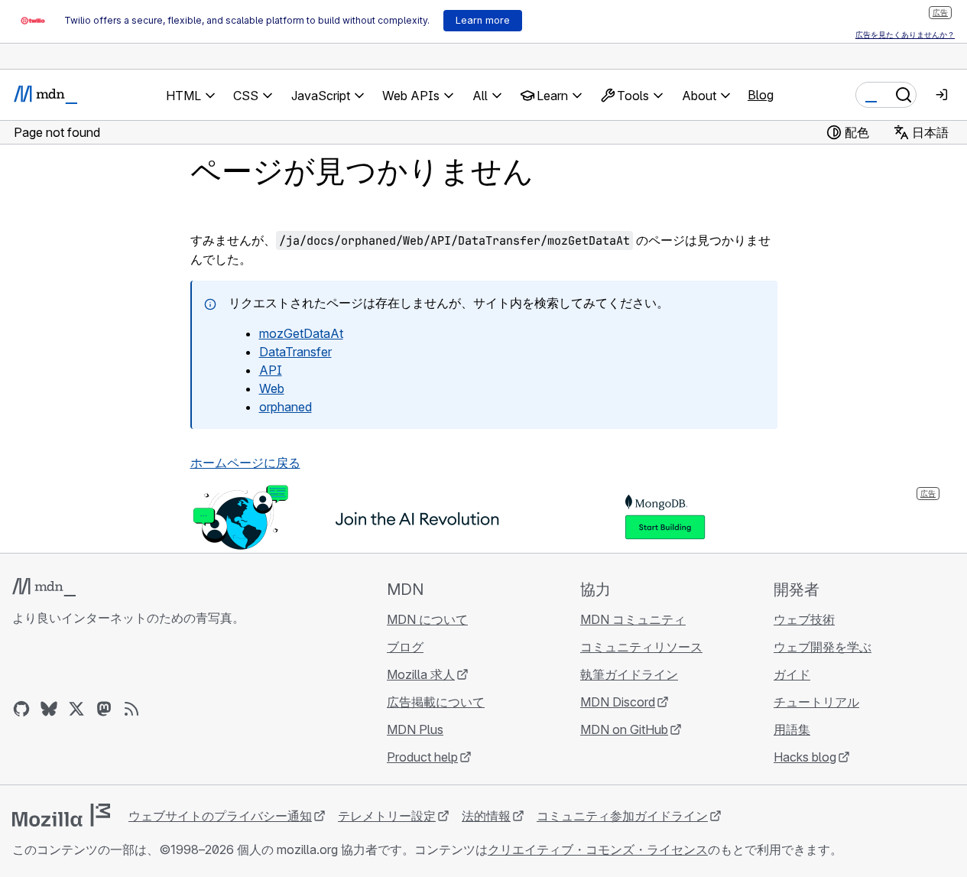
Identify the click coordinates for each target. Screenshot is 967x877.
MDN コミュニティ (633, 619)
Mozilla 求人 (421, 674)
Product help (422, 757)
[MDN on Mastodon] (104, 709)
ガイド (792, 674)
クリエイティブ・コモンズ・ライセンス (598, 849)
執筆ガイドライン (629, 674)
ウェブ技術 (804, 619)
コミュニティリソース (641, 647)
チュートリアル (816, 702)
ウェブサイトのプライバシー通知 (220, 815)
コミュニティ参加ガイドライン (622, 815)
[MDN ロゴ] (44, 587)
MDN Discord (617, 702)
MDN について (427, 619)
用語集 (792, 729)
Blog (761, 94)
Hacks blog (805, 757)
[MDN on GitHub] (21, 709)
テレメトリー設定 (387, 815)
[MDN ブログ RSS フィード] (131, 709)
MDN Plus (415, 729)
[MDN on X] (76, 709)
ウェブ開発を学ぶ (822, 647)
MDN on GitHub (624, 729)
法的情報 (486, 815)
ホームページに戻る (245, 462)
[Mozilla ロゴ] (61, 815)
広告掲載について (436, 702)
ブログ (405, 647)
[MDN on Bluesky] (49, 709)
